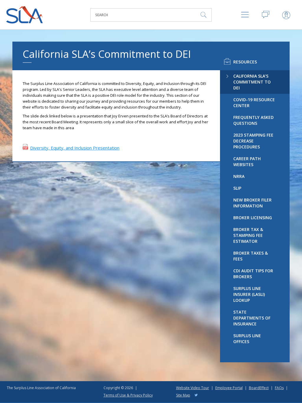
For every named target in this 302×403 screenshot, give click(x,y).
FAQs (279, 387)
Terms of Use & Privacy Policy (128, 395)
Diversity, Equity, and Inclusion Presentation (74, 148)
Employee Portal (229, 387)
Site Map (183, 395)
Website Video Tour (192, 387)
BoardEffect (259, 387)
